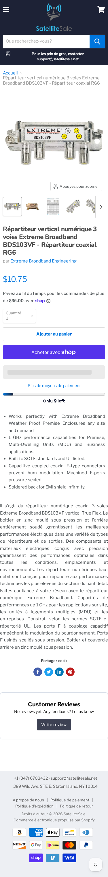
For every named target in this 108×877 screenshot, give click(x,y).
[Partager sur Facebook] (37, 672)
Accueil (10, 73)
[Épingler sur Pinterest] (70, 672)
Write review (54, 724)
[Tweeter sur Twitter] (48, 672)
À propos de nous (28, 800)
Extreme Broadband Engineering (43, 261)
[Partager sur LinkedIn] (59, 672)
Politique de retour (76, 806)
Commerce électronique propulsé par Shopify (54, 820)
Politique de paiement (69, 800)
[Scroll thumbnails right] (100, 207)
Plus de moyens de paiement (54, 385)
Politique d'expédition (34, 806)
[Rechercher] (97, 41)
